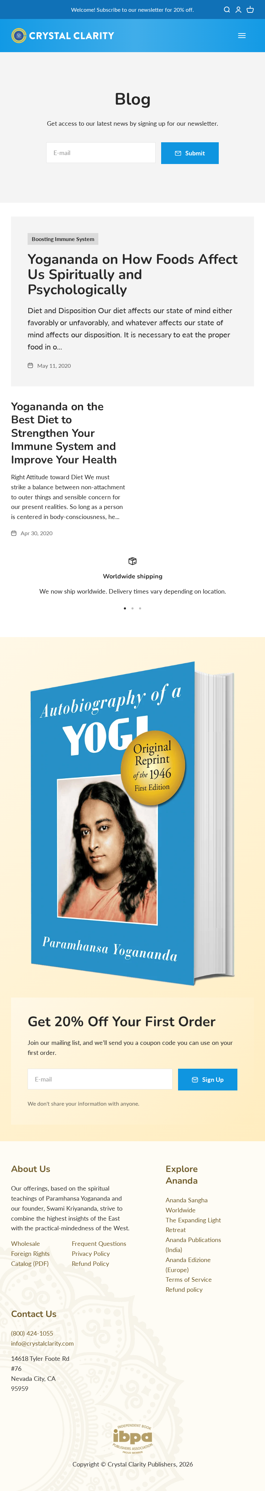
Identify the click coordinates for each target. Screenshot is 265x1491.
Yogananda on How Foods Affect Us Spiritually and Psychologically (132, 274)
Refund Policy (90, 1263)
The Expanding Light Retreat (193, 1225)
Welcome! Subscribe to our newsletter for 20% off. (132, 9)
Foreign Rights (30, 1253)
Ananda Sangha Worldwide (187, 1205)
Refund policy (184, 1289)
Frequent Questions (99, 1243)
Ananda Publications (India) (193, 1244)
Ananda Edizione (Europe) (188, 1264)
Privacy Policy (91, 1253)
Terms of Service (189, 1279)
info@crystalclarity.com (42, 1343)
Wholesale (25, 1243)
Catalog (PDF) (30, 1263)
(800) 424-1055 (32, 1333)
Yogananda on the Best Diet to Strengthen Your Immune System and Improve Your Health (64, 433)
